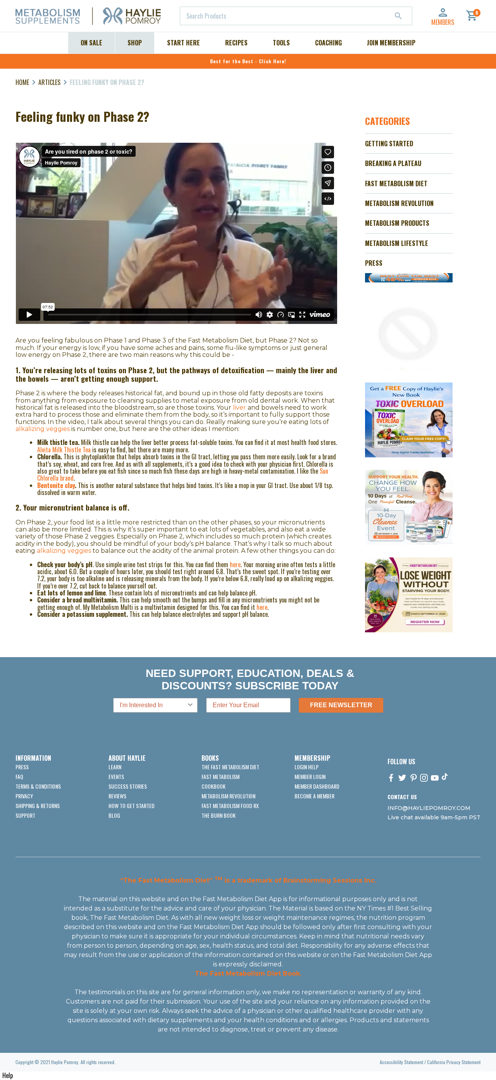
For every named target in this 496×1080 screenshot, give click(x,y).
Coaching (328, 42)
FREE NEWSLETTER (341, 705)
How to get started (131, 805)
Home (22, 82)
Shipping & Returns (38, 805)
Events (116, 776)
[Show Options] (190, 705)
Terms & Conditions (38, 786)
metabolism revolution (228, 796)
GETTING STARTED (389, 143)
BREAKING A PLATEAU (393, 163)
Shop (134, 42)
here (235, 564)
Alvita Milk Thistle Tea (64, 449)
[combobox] (296, 16)
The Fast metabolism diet (230, 767)
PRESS (373, 263)
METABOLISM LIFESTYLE (396, 243)
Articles (49, 82)
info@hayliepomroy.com (429, 808)
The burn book (219, 815)
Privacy (24, 796)
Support (25, 815)
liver (239, 407)
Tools (281, 42)
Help (7, 1075)
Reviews (117, 796)
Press (22, 767)
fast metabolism (220, 776)
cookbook (214, 786)
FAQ (19, 776)
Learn (114, 767)
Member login (310, 776)
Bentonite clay (56, 485)
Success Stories (127, 786)
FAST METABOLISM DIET (396, 183)
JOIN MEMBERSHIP (391, 42)
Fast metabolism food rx (230, 805)
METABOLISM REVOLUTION (399, 203)
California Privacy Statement (453, 1062)
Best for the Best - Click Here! (248, 61)
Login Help (306, 767)
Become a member (314, 796)
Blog (114, 815)
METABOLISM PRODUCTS (397, 223)
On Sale (91, 42)
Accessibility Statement (401, 1062)
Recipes (236, 42)
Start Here (183, 42)
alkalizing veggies (43, 429)
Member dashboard (316, 786)
